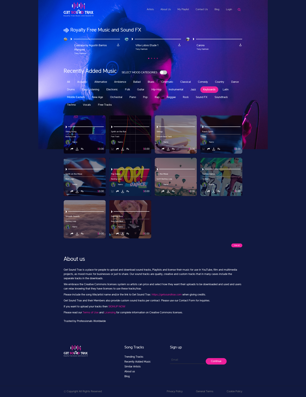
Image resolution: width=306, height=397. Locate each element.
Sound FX (201, 97)
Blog (217, 9)
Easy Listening (90, 89)
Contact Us (202, 9)
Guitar (140, 89)
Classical (185, 82)
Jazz (193, 89)
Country (219, 82)
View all (237, 245)
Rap (157, 97)
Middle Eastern (76, 97)
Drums (71, 89)
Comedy (203, 82)
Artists (150, 9)
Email (174, 359)
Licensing (110, 312)
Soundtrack (221, 97)
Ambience (120, 82)
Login (229, 9)
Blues (151, 82)
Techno (71, 104)
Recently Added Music (137, 361)
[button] (148, 58)
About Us (166, 9)
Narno (74, 142)
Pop (145, 97)
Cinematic (167, 82)
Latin (226, 89)
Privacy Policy (175, 391)
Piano (132, 97)
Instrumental (176, 89)
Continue (216, 361)
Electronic (112, 89)
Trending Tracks (133, 356)
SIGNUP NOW (116, 306)
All (68, 82)
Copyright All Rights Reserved (84, 391)
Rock (186, 97)
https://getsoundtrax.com (167, 294)
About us (129, 371)
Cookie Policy (234, 391)
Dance (235, 82)
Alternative (100, 82)
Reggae (171, 97)
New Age (97, 97)
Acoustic (82, 82)
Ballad (137, 82)
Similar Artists (132, 366)
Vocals (87, 104)
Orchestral (116, 97)
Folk (127, 89)
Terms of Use (90, 312)
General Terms (204, 391)
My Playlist (183, 9)
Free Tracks (105, 104)
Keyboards (209, 89)
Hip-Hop (156, 89)
